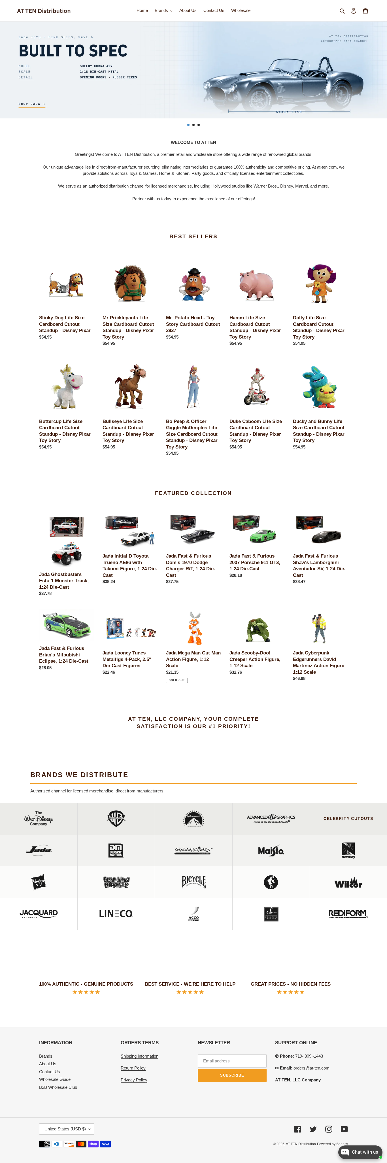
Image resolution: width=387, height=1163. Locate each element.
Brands (45, 1056)
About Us (47, 1063)
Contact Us (49, 1071)
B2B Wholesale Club (58, 1087)
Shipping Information (139, 1056)
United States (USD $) (65, 1128)
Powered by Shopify (332, 1144)
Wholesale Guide (55, 1079)
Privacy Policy (134, 1079)
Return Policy (133, 1068)
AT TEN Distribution (301, 1144)
